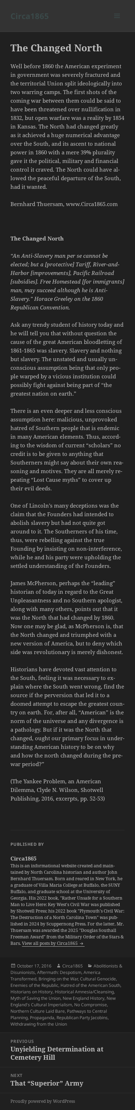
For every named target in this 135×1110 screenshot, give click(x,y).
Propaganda (42, 1018)
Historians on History (31, 992)
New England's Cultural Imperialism (63, 1001)
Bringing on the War (58, 979)
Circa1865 (29, 15)
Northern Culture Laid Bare (37, 1011)
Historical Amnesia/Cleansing (84, 992)
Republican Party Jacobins (82, 1018)
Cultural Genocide (98, 979)
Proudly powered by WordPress (42, 1101)
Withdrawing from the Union (38, 1024)
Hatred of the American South (90, 985)
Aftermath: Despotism (59, 972)
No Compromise (90, 1005)
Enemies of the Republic (34, 985)
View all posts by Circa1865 (50, 943)
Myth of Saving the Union (35, 998)
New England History (83, 998)
